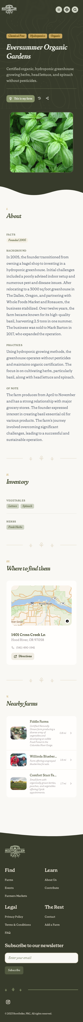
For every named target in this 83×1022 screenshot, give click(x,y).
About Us (51, 880)
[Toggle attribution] (67, 621)
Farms (9, 880)
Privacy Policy (14, 916)
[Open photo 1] (41, 142)
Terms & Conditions (18, 924)
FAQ (7, 932)
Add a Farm (52, 924)
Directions (25, 656)
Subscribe (14, 970)
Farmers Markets (16, 896)
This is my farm (23, 98)
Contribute (52, 888)
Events (9, 888)
